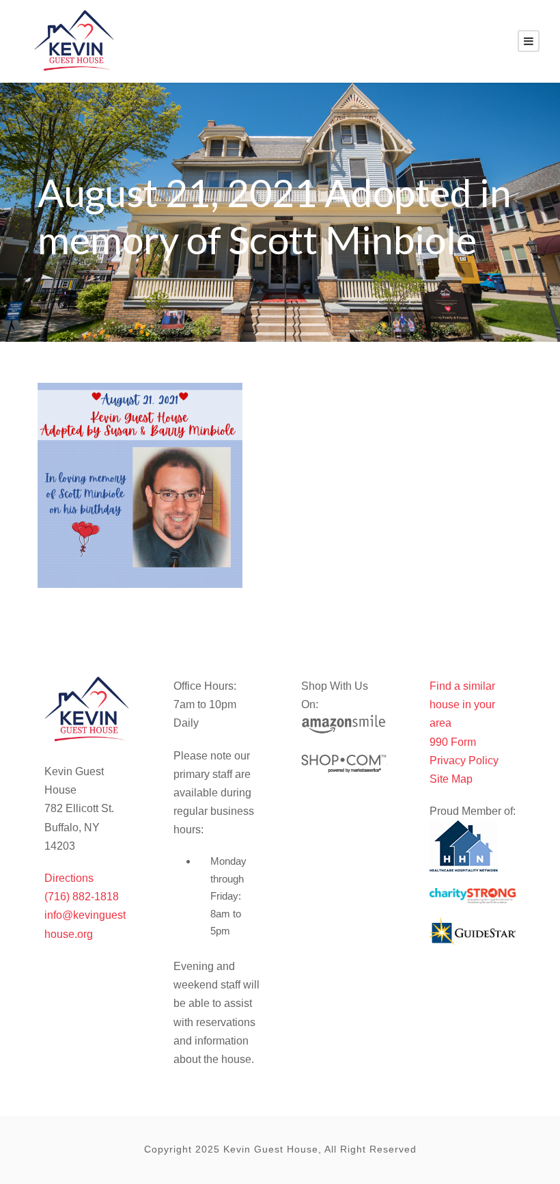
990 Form (453, 742)
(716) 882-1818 (81, 896)
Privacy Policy (464, 760)
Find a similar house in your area (462, 704)
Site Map (451, 779)
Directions (69, 878)
